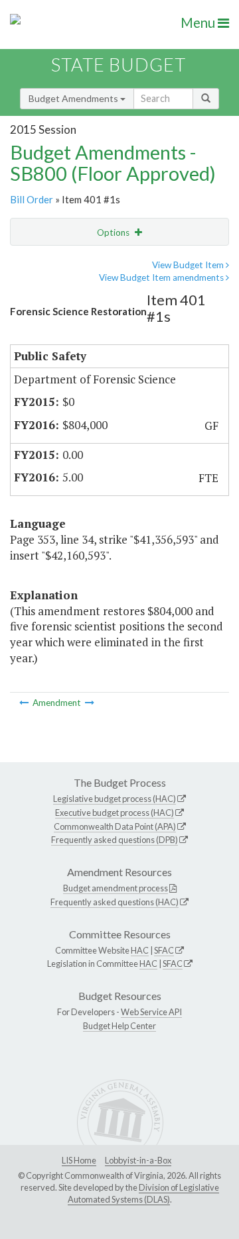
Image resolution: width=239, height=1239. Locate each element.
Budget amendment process (115, 888)
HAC (140, 950)
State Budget (118, 64)
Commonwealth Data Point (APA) (115, 826)
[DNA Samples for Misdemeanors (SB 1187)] (89, 702)
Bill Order (31, 199)
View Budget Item (189, 265)
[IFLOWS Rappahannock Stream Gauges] (25, 702)
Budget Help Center (119, 1025)
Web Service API (151, 1012)
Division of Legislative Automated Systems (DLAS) (143, 1193)
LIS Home (79, 1160)
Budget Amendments (74, 98)
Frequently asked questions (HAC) (114, 902)
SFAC (164, 950)
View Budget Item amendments (162, 277)
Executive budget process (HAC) (114, 812)
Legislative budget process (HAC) (114, 798)
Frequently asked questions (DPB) (114, 839)
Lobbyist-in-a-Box (138, 1160)
